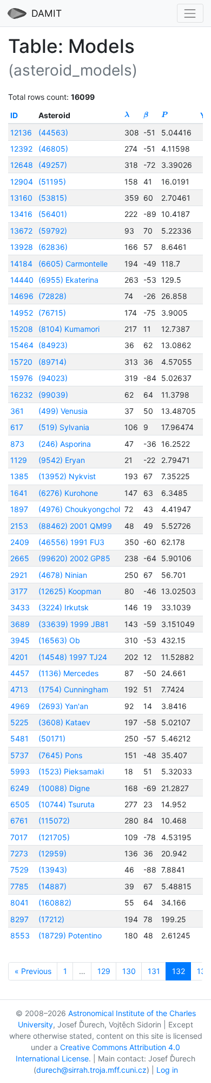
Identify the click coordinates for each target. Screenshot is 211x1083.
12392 (21, 148)
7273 (19, 853)
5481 (19, 738)
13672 (21, 230)
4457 (19, 673)
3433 (20, 607)
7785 (19, 886)
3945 (20, 640)
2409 (19, 542)
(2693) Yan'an (63, 706)
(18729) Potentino (70, 935)
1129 (18, 460)
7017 (19, 837)
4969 (20, 706)
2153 (19, 525)
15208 (21, 328)
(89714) (52, 361)
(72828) (52, 296)
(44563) (53, 132)
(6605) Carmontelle (73, 263)
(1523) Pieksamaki (71, 771)
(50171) (51, 738)
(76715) (52, 312)
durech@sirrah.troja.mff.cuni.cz (91, 1069)
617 (16, 427)
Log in (167, 1069)
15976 (21, 378)
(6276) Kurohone (68, 493)
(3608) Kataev (64, 722)
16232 (21, 394)
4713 (19, 689)
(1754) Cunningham (73, 689)
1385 (19, 476)
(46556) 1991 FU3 (71, 542)
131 (154, 971)
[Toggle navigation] (190, 13)
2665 (19, 558)
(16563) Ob (59, 640)
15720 (21, 361)
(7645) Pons (60, 755)
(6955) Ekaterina (68, 279)
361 (17, 411)
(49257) (52, 164)
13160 (21, 197)
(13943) (52, 869)
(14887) (52, 886)
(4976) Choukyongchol (79, 509)
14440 (22, 279)
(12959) (52, 853)
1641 (19, 493)
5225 (19, 722)
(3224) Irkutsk (63, 607)
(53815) (52, 197)
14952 (21, 312)
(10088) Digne (64, 788)
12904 (21, 181)
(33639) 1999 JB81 (73, 624)
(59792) (52, 230)
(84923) (53, 345)
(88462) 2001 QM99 (75, 525)
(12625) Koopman (69, 591)
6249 (19, 788)
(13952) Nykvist (67, 476)
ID (14, 115)
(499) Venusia (63, 411)
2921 (19, 575)
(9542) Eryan (61, 460)
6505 (20, 804)
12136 (21, 132)
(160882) (54, 902)
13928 (21, 246)
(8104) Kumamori (69, 328)
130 (129, 971)
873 (17, 443)
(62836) (53, 246)
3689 (20, 624)
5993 (20, 771)
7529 (19, 869)
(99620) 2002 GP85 (74, 558)
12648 (21, 164)
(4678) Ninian (62, 575)
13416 (21, 214)
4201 (19, 657)
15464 (22, 345)
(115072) (54, 820)
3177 (19, 591)
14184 (21, 263)
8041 (19, 902)
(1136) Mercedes (68, 673)
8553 (20, 935)
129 (103, 971)
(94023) (53, 378)
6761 (19, 820)
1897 (19, 509)
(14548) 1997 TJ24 (72, 657)
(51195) (52, 181)
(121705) (54, 837)
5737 (19, 755)
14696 (22, 296)
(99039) (53, 394)
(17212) (51, 919)
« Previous (33, 971)
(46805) (53, 148)
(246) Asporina (64, 443)
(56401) (52, 214)
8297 (19, 919)
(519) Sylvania (63, 427)
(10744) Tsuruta (66, 804)
